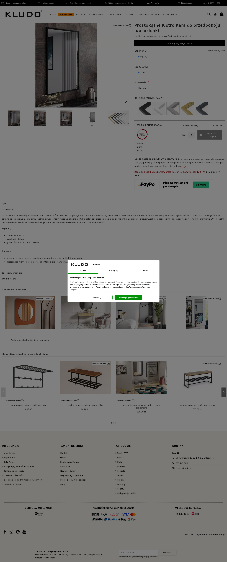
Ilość (184, 135)
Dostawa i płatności (14, 475)
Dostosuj (97, 297)
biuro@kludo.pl (184, 468)
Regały (120, 488)
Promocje (65, 466)
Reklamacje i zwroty (14, 470)
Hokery (120, 479)
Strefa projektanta (69, 462)
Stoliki (120, 457)
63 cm (143, 56)
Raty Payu (9, 462)
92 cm (143, 88)
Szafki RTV (122, 453)
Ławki (120, 475)
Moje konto (9, 453)
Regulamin (9, 457)
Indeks (5, 278)
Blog (62, 484)
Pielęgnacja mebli (126, 493)
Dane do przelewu (13, 484)
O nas (63, 457)
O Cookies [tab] (144, 270)
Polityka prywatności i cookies (19, 466)
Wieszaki (121, 466)
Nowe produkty (68, 470)
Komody (121, 484)
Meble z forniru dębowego (73, 479)
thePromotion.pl (216, 534)
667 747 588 (182, 463)
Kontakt (64, 453)
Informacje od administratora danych (23, 479)
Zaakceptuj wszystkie (128, 297)
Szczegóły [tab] (113, 270)
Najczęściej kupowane (71, 475)
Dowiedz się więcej (182, 36)
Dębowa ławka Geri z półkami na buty (197, 405)
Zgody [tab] (83, 270)
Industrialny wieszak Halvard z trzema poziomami (141, 406)
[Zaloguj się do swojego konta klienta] (215, 14)
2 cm (142, 72)
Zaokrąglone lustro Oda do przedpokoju (30, 340)
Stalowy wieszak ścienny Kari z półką (85, 405)
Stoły (119, 462)
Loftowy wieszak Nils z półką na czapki (29, 405)
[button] (53, 14)
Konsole (121, 470)
